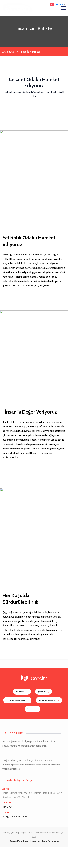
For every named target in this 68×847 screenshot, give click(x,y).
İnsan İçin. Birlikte (30, 51)
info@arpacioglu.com (14, 816)
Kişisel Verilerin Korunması (45, 840)
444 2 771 (7, 806)
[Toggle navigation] (63, 7)
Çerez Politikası (19, 840)
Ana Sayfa (10, 51)
